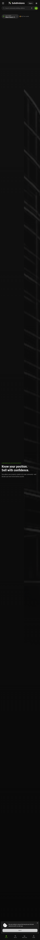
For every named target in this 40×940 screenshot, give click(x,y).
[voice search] (32, 8)
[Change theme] (36, 3)
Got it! (20, 930)
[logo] (17, 3)
